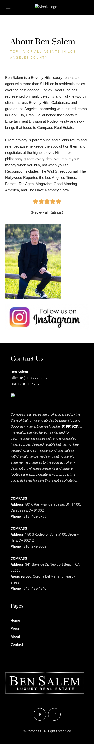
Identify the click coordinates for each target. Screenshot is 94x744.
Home (15, 620)
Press (15, 628)
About (15, 636)
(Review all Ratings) (47, 212)
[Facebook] (40, 714)
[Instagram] (54, 714)
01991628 (70, 426)
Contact (17, 644)
